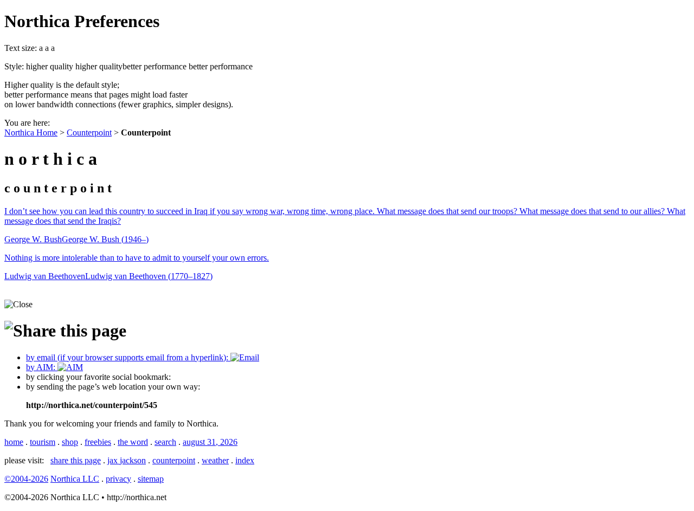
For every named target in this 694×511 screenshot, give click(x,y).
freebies (98, 442)
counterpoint (173, 460)
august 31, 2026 (210, 442)
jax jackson (126, 460)
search (165, 442)
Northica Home (30, 132)
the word (133, 442)
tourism (42, 442)
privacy (118, 478)
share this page (75, 460)
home (13, 442)
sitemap (151, 478)
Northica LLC (74, 478)
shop (70, 442)
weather (215, 460)
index (244, 460)
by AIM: (41, 367)
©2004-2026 (26, 478)
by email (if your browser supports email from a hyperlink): (128, 357)
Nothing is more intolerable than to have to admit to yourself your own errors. (136, 257)
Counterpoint (89, 132)
